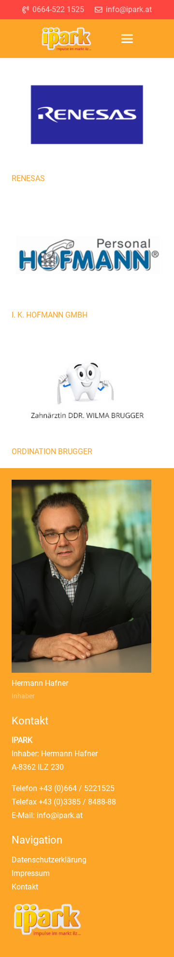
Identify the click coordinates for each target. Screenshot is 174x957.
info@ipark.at (60, 815)
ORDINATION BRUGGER (52, 451)
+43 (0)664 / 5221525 (77, 788)
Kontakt (25, 886)
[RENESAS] (87, 119)
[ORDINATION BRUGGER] (87, 393)
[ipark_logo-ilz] (66, 39)
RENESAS (28, 178)
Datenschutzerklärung (49, 859)
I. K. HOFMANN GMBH (49, 314)
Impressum (31, 873)
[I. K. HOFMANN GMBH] (87, 256)
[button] (127, 38)
